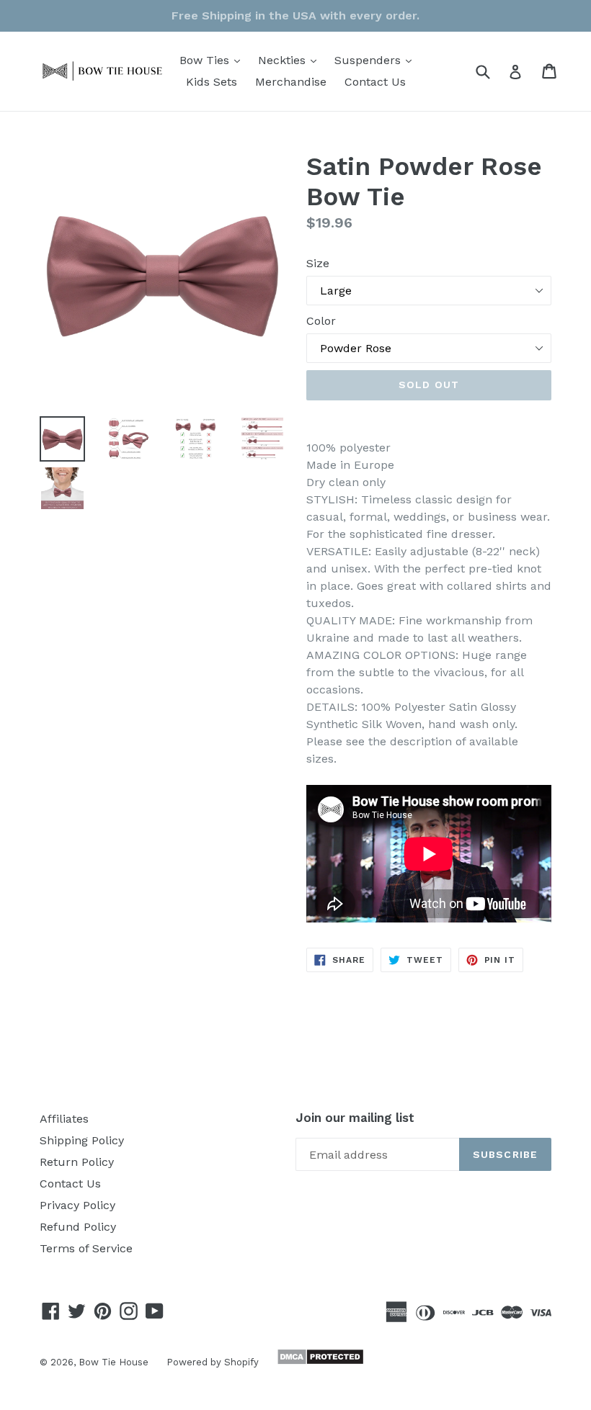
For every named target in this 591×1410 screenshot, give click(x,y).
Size (317, 263)
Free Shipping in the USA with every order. (295, 15)
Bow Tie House (113, 1362)
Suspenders (376, 60)
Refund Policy (78, 1227)
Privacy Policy (77, 1205)
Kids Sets (211, 82)
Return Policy (77, 1162)
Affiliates (64, 1119)
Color (321, 321)
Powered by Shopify (212, 1362)
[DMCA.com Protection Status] (318, 1361)
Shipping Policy (82, 1140)
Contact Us (375, 82)
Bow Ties (213, 60)
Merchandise (290, 82)
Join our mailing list (355, 1117)
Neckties (291, 60)
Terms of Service (86, 1248)
